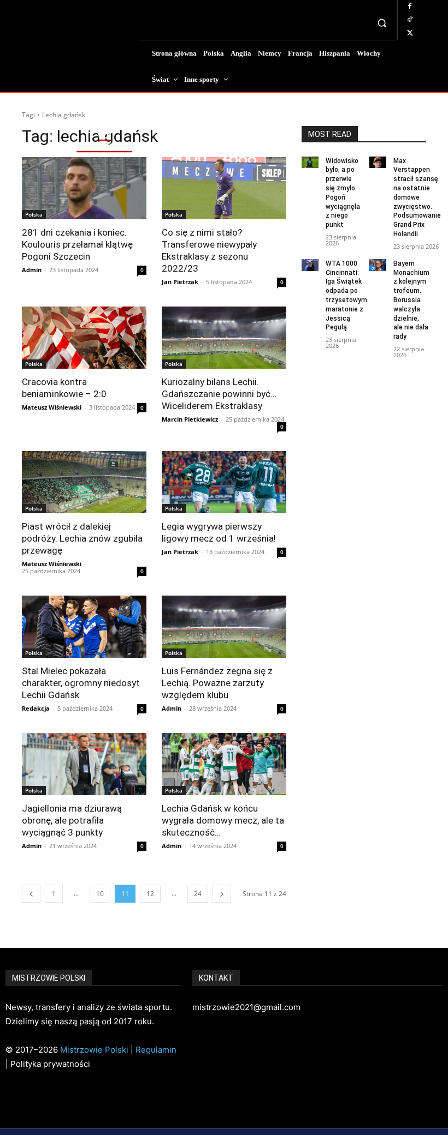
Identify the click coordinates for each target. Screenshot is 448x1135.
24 (198, 893)
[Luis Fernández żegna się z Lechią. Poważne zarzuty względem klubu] (224, 627)
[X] (409, 33)
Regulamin (155, 1049)
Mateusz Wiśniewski (51, 407)
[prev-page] (31, 894)
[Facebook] (409, 6)
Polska (34, 214)
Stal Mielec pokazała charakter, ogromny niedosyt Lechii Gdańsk (81, 682)
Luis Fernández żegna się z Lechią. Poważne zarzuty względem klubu (217, 682)
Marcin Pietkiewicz (190, 419)
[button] (382, 23)
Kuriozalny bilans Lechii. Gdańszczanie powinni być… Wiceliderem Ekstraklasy (219, 393)
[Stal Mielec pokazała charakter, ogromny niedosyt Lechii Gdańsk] (84, 627)
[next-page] (222, 894)
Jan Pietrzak (180, 282)
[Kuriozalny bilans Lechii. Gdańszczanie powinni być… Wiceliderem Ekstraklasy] (224, 338)
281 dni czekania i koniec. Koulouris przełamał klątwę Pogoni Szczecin (77, 244)
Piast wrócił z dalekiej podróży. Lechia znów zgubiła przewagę (82, 538)
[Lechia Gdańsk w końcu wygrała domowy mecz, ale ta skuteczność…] (224, 764)
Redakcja (36, 708)
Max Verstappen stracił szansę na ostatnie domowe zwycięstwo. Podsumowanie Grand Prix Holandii (417, 197)
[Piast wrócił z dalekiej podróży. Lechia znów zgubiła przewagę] (84, 482)
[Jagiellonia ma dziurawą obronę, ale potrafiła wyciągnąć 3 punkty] (84, 764)
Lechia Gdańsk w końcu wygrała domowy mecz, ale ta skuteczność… (223, 820)
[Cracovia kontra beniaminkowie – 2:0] (84, 338)
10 (100, 893)
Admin (32, 270)
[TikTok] (409, 19)
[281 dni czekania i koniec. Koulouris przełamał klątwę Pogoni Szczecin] (84, 188)
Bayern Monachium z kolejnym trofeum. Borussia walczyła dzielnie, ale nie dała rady (411, 300)
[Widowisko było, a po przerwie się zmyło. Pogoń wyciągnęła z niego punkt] (310, 163)
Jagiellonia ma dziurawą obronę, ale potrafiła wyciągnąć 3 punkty (72, 820)
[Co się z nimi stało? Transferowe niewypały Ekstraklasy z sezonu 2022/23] (224, 188)
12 (150, 893)
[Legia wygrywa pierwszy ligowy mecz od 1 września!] (224, 482)
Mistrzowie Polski (94, 1049)
